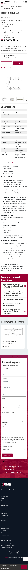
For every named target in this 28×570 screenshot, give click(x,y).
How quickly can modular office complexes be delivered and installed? (13, 286)
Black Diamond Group (6, 543)
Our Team (3, 520)
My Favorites (18, 2)
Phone (3, 398)
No (5, 427)
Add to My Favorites (7, 67)
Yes (5, 424)
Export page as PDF (6, 63)
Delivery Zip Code (19, 405)
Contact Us (3, 530)
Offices (7, 6)
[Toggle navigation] (26, 2)
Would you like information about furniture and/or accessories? (13, 421)
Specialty (3, 503)
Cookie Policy (6, 568)
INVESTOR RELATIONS (6, 540)
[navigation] (10, 552)
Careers (2, 532)
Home (2, 6)
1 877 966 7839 (8, 489)
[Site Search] (23, 2)
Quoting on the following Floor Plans (10, 365)
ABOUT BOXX (4, 511)
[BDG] (6, 484)
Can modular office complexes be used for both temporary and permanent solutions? (13, 293)
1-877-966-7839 (12, 472)
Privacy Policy (5, 557)
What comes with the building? (13, 300)
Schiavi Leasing (4, 515)
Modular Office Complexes (16, 6)
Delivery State (5, 405)
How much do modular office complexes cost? (12, 305)
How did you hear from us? (8, 446)
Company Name (5, 384)
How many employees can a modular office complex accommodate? (12, 311)
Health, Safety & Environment (8, 545)
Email (3, 392)
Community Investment (6, 547)
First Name (4, 372)
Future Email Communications (8, 431)
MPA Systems (4, 513)
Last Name (4, 378)
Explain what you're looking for (8, 412)
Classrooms (3, 500)
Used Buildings (4, 505)
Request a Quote (18, 63)
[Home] (5, 2)
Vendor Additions (5, 535)
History (2, 518)
